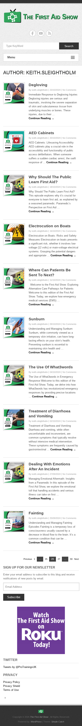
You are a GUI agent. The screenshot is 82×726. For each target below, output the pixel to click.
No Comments (69, 90)
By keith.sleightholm (38, 90)
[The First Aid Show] (41, 711)
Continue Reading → (41, 118)
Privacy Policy (11, 682)
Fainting (36, 513)
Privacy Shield (11, 686)
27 (59, 559)
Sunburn (37, 319)
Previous (27, 559)
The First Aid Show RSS (49, 33)
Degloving (38, 85)
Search (68, 46)
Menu (11, 57)
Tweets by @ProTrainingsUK (19, 667)
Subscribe (13, 597)
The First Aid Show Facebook (32, 33)
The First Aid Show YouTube (41, 33)
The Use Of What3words (51, 367)
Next (76, 559)
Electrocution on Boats (50, 226)
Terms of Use (11, 689)
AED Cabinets (41, 133)
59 (71, 559)
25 (46, 559)
